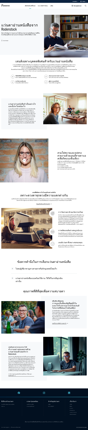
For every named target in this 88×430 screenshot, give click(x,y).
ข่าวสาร (71, 408)
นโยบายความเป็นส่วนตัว (15, 427)
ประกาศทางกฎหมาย (5, 427)
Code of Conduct (73, 414)
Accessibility (75, 1)
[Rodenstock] (5, 6)
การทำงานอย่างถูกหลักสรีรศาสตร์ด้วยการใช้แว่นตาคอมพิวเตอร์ (20, 374)
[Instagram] (44, 393)
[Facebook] (19, 393)
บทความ (3, 406)
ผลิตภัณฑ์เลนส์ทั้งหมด (30, 5)
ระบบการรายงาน (73, 412)
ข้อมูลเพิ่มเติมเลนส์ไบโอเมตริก (43, 203)
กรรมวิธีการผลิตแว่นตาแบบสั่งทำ (7, 404)
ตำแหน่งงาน (72, 410)
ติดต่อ (71, 406)
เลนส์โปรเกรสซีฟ (30, 404)
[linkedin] (69, 393)
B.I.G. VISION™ (51, 406)
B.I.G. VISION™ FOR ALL (43, 5)
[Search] (85, 6)
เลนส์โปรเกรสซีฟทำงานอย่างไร (59, 323)
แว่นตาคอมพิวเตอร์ (30, 406)
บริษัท (49, 404)
